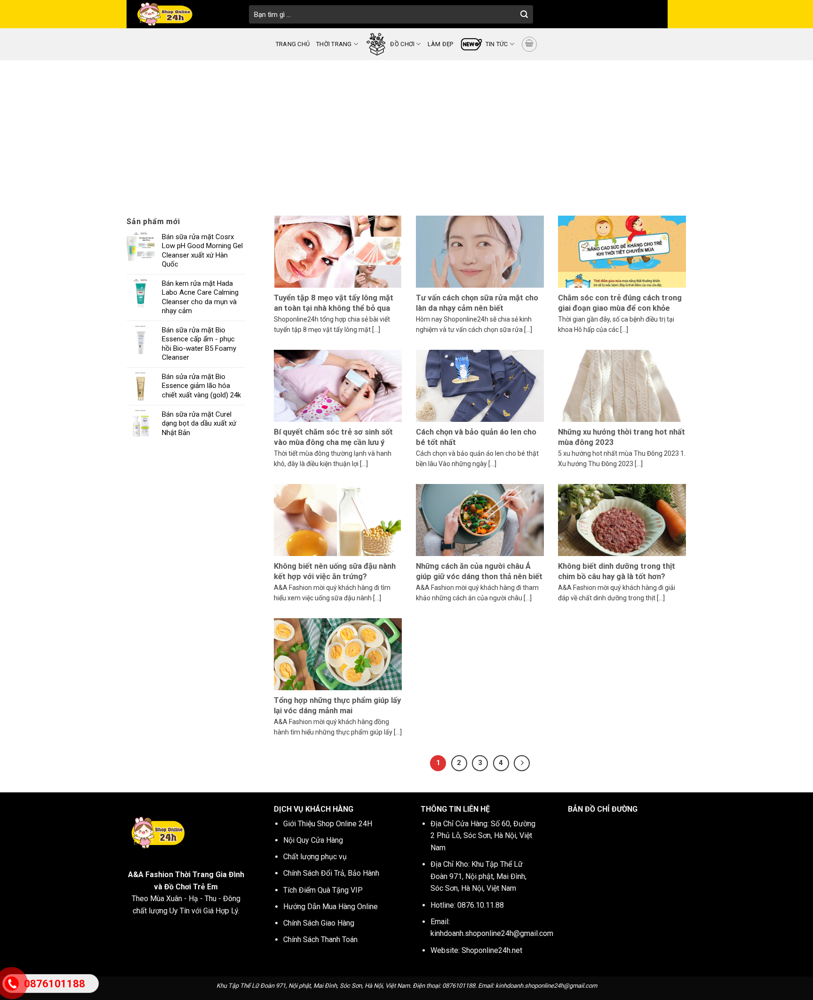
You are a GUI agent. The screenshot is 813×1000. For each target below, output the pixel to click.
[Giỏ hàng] (529, 44)
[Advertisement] (406, 131)
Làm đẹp (441, 44)
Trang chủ (293, 44)
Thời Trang (334, 44)
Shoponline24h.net (492, 950)
